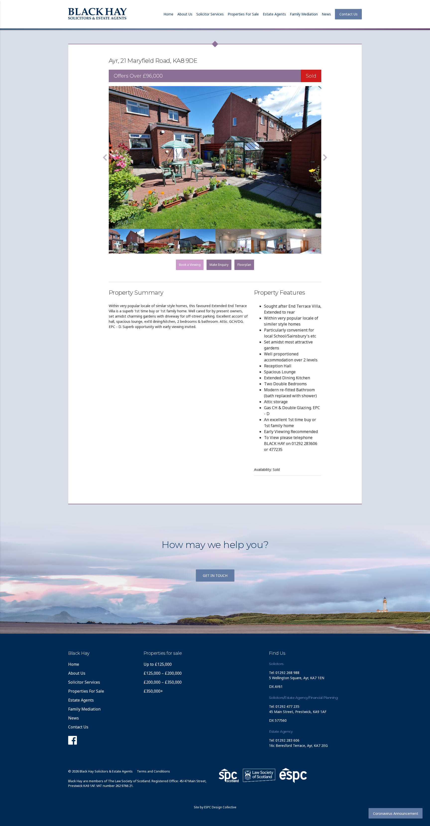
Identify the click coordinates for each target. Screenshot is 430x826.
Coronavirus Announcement (395, 813)
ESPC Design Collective (220, 807)
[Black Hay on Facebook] (72, 741)
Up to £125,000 (158, 664)
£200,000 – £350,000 (163, 682)
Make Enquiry (219, 265)
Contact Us (348, 14)
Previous (105, 157)
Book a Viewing (190, 265)
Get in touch (215, 575)
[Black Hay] (97, 14)
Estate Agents (274, 14)
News (326, 14)
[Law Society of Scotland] (259, 775)
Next (324, 157)
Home (168, 14)
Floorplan (244, 265)
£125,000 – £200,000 (163, 673)
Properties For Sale (243, 14)
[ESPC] (229, 775)
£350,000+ (153, 691)
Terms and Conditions (153, 771)
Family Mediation (304, 14)
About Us (184, 14)
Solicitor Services (210, 14)
